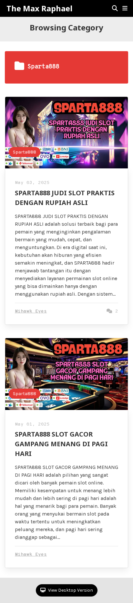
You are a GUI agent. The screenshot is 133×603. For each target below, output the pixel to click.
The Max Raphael (39, 8)
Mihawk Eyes (31, 311)
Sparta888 (24, 152)
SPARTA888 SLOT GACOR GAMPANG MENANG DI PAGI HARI (61, 444)
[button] (125, 8)
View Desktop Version (70, 590)
